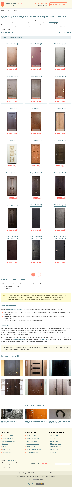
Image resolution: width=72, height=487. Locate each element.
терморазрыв (46, 339)
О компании (5, 432)
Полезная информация (56, 432)
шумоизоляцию (53, 22)
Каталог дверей (30, 432)
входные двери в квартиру (14, 309)
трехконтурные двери (18, 339)
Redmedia (40, 479)
